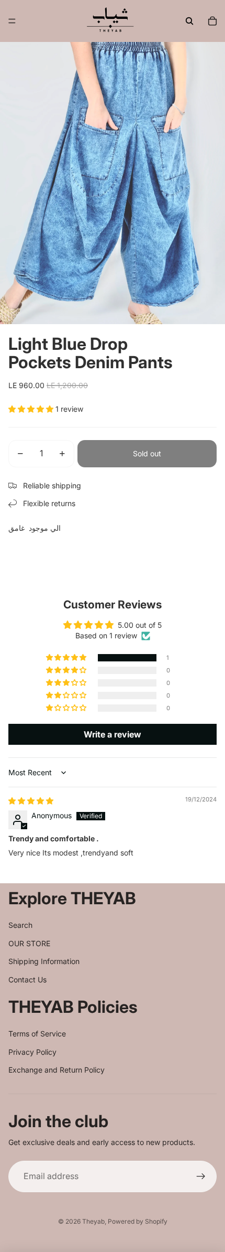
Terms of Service (37, 1033)
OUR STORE (29, 943)
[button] (31, 408)
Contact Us (27, 979)
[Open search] (189, 21)
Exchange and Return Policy (56, 1069)
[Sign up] (201, 1176)
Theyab (93, 1221)
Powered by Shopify (137, 1221)
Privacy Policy (32, 1051)
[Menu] (12, 21)
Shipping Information (44, 961)
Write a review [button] (112, 734)
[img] (30, 800)
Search (20, 925)
